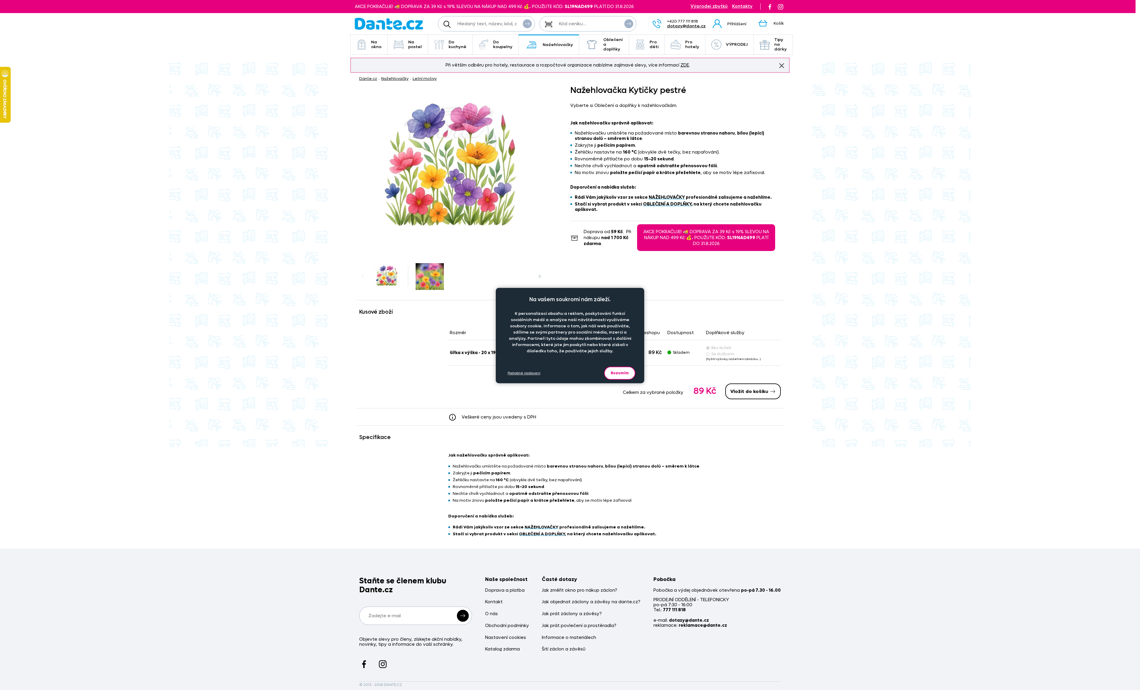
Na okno (376, 44)
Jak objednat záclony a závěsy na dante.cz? (591, 601)
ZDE (684, 65)
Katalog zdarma (502, 649)
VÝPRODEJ (737, 44)
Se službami (722, 353)
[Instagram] (780, 6)
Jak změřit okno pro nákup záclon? (579, 590)
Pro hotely (692, 44)
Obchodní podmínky (507, 625)
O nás (491, 613)
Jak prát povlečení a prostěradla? (579, 625)
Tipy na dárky (780, 44)
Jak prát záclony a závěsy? (572, 613)
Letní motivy (425, 78)
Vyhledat (527, 23)
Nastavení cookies (505, 637)
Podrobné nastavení (524, 373)
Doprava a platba (505, 590)
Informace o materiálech (569, 637)
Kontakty (742, 6)
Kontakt (494, 601)
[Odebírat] (463, 616)
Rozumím (620, 372)
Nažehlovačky (558, 45)
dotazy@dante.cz (686, 26)
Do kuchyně (457, 44)
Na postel (415, 44)
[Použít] (628, 23)
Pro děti (654, 44)
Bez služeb (721, 347)
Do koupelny (502, 44)
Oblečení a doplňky (613, 44)
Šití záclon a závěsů (563, 649)
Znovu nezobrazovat (782, 66)
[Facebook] (770, 6)
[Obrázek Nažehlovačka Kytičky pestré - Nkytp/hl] (451, 169)
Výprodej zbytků (709, 6)
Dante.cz (368, 78)
